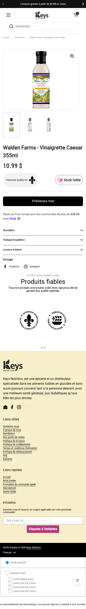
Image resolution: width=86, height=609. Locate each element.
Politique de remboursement (17, 451)
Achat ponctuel (18, 562)
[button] (76, 15)
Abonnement (9, 487)
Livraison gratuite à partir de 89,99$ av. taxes (43, 4)
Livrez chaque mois (23, 579)
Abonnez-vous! (18, 573)
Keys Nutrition (33, 547)
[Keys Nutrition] (42, 15)
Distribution (9, 433)
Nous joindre (9, 480)
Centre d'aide (9, 491)
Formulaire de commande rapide (19, 484)
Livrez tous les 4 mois (24, 591)
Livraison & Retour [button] (12, 249)
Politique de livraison (14, 440)
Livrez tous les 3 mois (24, 587)
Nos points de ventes (14, 437)
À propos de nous (12, 429)
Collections (20, 37)
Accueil (6, 37)
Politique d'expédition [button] (14, 239)
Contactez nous (11, 426)
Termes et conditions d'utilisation (20, 448)
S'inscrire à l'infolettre (43, 529)
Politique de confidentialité (16, 444)
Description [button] (9, 230)
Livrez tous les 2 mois (24, 583)
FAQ (5, 455)
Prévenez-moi (43, 201)
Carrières (7, 458)
